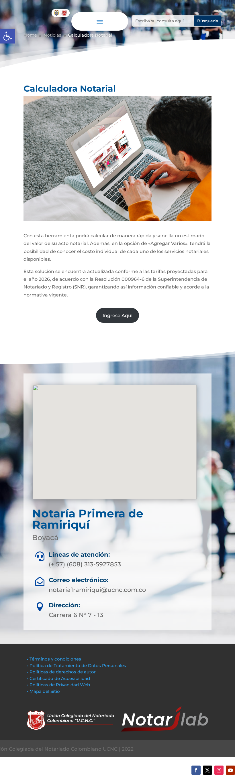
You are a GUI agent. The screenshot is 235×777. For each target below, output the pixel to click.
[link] (7, 36)
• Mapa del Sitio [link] (44, 691)
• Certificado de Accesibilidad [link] (58, 678)
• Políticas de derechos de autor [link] (61, 672)
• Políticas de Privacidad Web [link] (58, 684)
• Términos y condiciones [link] (54, 659)
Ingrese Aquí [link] (117, 315)
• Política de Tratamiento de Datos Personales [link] (76, 665)
